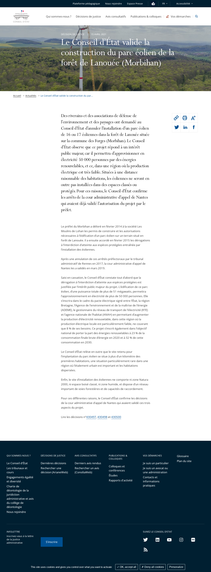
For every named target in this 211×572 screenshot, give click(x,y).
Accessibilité (183, 3)
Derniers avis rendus (88, 463)
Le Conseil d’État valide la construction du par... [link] (67, 95)
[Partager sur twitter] (176, 127)
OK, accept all (127, 567)
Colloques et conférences (117, 468)
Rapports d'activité (121, 480)
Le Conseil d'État (17, 463)
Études (113, 475)
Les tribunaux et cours (17, 470)
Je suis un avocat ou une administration (155, 470)
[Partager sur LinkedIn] (185, 127)
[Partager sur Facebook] (193, 127)
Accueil (17, 95)
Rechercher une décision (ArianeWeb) (54, 470)
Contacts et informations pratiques (151, 481)
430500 (116, 417)
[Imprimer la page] (185, 117)
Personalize (176, 567)
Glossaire (183, 456)
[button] (58, 16)
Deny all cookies (154, 567)
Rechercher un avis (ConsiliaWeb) (87, 470)
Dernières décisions (53, 463)
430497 (91, 417)
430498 (102, 417)
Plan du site (184, 461)
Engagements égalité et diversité (20, 479)
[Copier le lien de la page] (176, 117)
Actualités (30, 95)
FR (163, 3)
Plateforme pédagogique (86, 3)
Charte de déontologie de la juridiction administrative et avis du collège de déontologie (20, 496)
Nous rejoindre (16, 512)
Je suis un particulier (156, 463)
